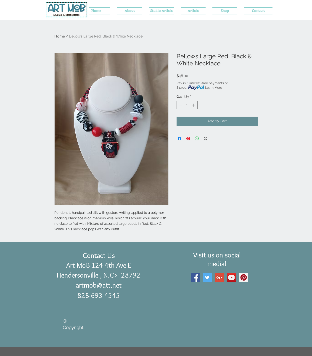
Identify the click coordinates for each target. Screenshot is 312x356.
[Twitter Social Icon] (207, 277)
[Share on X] (205, 138)
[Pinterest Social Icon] (243, 277)
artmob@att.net (99, 285)
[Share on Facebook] (179, 138)
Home (59, 36)
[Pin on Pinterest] (188, 138)
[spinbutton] (187, 105)
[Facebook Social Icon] (195, 277)
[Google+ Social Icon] (219, 277)
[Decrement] (180, 105)
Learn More (213, 87)
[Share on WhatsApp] (197, 138)
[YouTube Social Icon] (231, 277)
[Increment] (194, 105)
